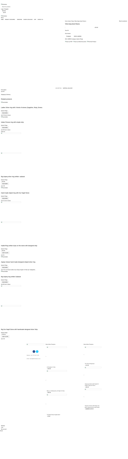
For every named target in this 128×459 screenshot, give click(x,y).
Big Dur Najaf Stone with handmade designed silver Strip (19, 329)
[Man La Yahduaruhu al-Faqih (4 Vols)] (57, 380)
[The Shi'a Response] (93, 354)
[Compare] (2, 105)
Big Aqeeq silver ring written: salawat (13, 176)
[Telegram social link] (67, 2)
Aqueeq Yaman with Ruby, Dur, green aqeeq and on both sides (92, 406)
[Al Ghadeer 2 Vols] (57, 356)
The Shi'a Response (89, 363)
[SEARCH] (127, 6)
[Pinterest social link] (64, 2)
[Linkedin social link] (65, 2)
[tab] (58, 88)
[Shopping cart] (1, 14)
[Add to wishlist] (10, 105)
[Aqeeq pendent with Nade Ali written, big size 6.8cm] (93, 375)
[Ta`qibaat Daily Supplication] (57, 403)
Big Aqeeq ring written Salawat (11, 276)
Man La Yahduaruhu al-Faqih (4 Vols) (55, 390)
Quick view (6, 105)
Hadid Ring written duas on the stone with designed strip (19, 245)
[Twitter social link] (62, 2)
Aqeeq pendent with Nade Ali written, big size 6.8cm (92, 384)
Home (66, 21)
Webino (79, 422)
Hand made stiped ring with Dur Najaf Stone (15, 193)
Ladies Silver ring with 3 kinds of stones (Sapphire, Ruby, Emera (21, 107)
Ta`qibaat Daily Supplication (53, 414)
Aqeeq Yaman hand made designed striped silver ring (18, 262)
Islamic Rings (71, 21)
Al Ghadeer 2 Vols (51, 367)
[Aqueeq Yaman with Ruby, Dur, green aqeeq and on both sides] (93, 396)
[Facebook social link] (61, 2)
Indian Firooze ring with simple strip (12, 122)
